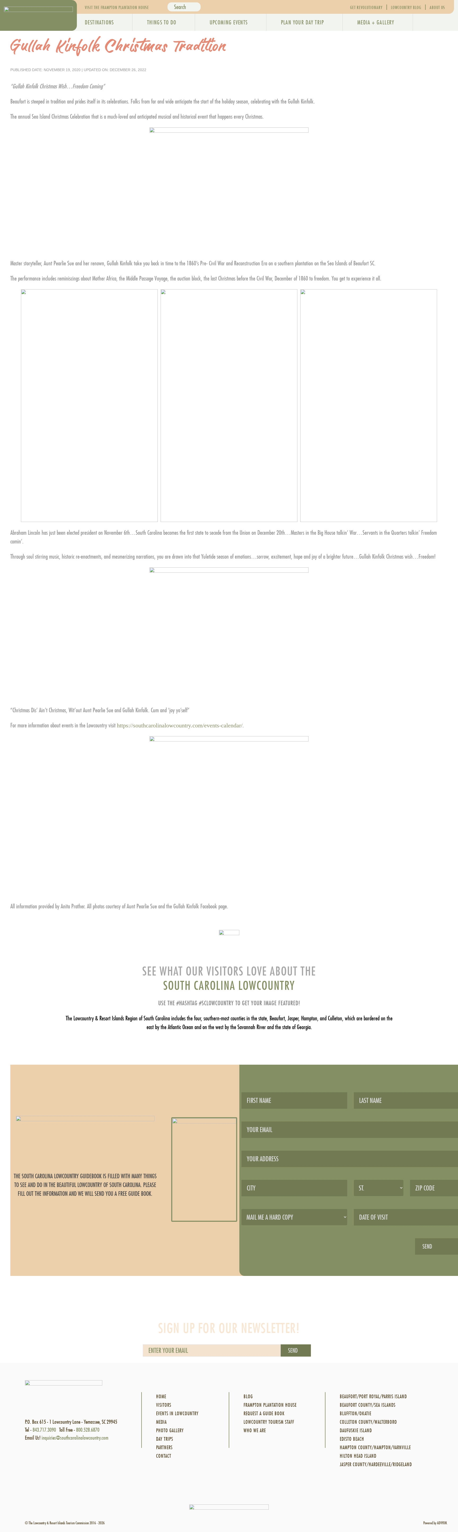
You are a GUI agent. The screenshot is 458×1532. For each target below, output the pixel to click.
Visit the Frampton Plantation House (117, 7)
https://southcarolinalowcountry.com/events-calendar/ (180, 725)
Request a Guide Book (264, 1413)
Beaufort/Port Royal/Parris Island (373, 1396)
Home (161, 1396)
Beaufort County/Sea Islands (367, 1405)
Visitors (163, 1405)
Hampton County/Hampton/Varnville (375, 1447)
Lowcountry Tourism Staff (269, 1422)
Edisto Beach (352, 1439)
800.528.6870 (87, 1430)
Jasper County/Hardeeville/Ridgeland (376, 1464)
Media (161, 1422)
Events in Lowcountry (177, 1413)
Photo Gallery (170, 1430)
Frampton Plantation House (270, 1405)
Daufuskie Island (356, 1430)
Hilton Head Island (358, 1456)
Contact (163, 1456)
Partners (164, 1447)
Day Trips (164, 1439)
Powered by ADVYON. (435, 1523)
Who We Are (255, 1430)
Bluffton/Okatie (355, 1413)
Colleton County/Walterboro (368, 1422)
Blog (248, 1396)
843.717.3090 (44, 1430)
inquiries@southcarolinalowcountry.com (75, 1438)
